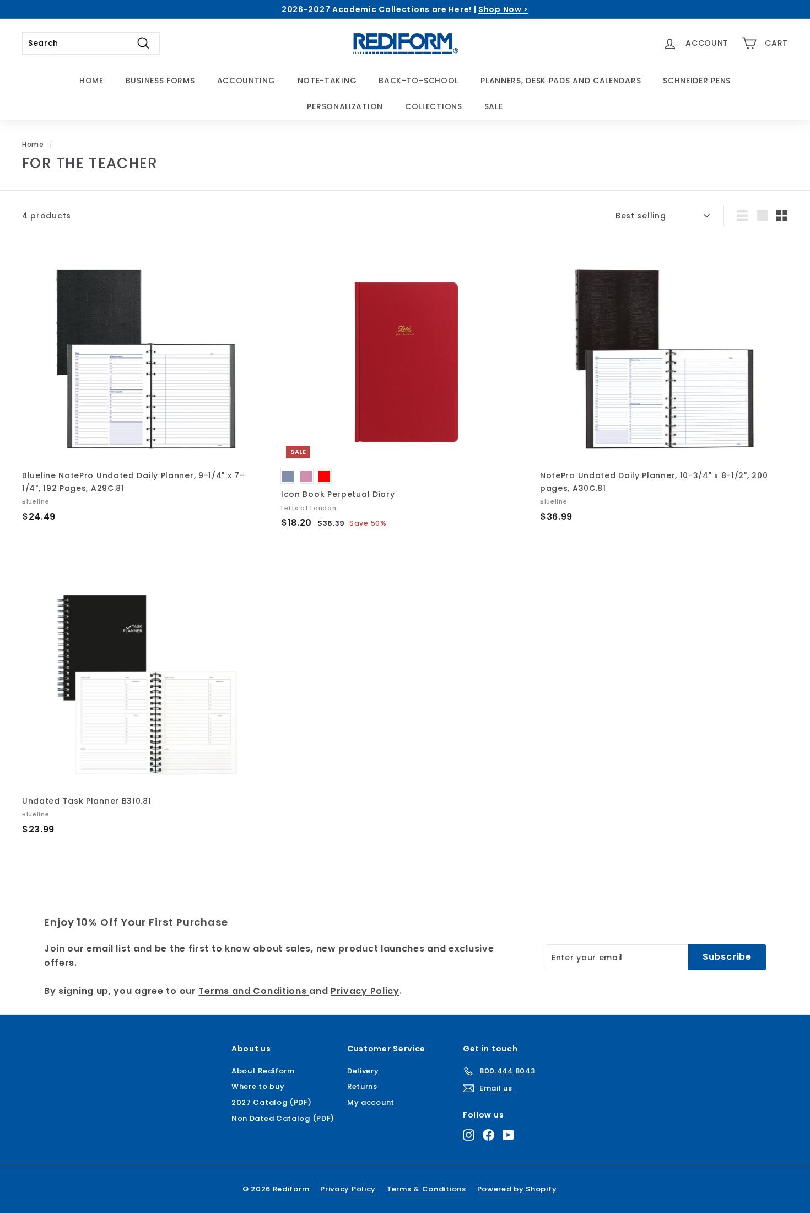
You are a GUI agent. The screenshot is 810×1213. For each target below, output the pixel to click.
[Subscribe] (363, 696)
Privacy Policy (321, 650)
